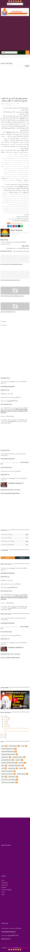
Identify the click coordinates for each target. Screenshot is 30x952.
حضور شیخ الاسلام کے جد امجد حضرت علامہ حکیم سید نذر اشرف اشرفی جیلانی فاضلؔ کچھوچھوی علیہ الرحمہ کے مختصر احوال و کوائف (14, 421)
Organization (11, 768)
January (5, 717)
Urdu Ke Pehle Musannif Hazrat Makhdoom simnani (12, 296)
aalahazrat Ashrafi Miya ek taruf (8, 311)
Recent (8, 558)
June (5, 721)
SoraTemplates (10, 947)
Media (2, 765)
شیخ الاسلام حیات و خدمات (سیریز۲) (8, 779)
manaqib (21, 762)
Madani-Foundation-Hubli (8, 762)
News (2, 768)
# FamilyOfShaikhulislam (16, 223)
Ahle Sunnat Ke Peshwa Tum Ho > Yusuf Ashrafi (10, 490)
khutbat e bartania (18, 757)
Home (2, 880)
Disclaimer (3, 887)
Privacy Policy (4, 885)
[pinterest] (20, 1)
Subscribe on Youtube (7, 541)
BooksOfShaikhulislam (7, 748)
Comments (22, 558)
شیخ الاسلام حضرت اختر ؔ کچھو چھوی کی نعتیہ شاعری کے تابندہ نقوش (14, 382)
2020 (3, 734)
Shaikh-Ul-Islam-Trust (7, 773)
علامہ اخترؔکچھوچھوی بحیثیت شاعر (9, 400)
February (6, 719)
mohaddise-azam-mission (15, 765)
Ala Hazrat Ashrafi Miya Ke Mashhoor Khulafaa (10, 493)
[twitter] (9, 1)
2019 (3, 716)
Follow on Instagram (7, 544)
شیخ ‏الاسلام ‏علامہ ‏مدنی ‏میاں (7, 416)
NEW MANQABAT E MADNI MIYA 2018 (15, 483)
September (6, 726)
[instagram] (13, 1)
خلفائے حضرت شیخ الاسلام (7, 393)
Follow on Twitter (6, 534)
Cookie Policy (4, 882)
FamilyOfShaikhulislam (7, 105)
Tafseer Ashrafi (21, 773)
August (5, 724)
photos (21, 768)
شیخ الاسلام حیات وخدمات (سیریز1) (8, 782)
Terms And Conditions (6, 889)
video (2, 776)
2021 (3, 735)
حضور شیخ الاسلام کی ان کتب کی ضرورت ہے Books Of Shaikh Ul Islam (15, 463)
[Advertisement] (15, 34)
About (2, 894)
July (5, 723)
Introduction (4, 757)
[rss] (16, 1)
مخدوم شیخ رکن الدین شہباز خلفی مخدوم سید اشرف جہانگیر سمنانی (13, 454)
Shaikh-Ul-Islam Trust (7, 771)
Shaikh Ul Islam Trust (5, 390)
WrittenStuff (11, 776)
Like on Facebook (6, 537)
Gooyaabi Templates (24, 947)
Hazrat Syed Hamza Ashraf (6, 404)
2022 (3, 737)
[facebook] (11, 1)
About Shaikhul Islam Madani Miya (8, 386)
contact (3, 892)
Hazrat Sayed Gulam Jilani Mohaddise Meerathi (11, 264)
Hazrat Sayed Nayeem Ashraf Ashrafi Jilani (10, 280)
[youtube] (18, 1)
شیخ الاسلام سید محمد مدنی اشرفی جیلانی (11, 397)
